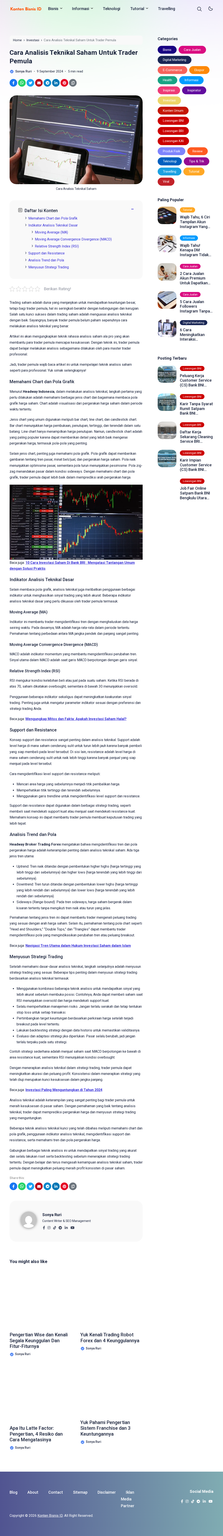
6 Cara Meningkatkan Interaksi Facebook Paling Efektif (194, 335)
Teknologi (111, 8)
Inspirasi (169, 90)
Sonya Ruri (52, 1214)
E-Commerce (172, 70)
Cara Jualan (192, 50)
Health (167, 80)
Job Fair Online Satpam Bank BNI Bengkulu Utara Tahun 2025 (195, 493)
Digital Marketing (174, 60)
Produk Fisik (171, 151)
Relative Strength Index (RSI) (57, 246)
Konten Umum (173, 111)
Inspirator (194, 90)
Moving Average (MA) (51, 232)
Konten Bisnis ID (50, 1516)
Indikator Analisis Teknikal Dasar (53, 225)
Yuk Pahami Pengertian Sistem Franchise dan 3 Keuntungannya (105, 1428)
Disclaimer (107, 1492)
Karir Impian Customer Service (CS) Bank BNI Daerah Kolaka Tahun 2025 (196, 465)
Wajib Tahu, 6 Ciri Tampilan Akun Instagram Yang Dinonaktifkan (195, 222)
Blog (13, 1492)
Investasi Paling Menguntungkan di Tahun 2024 (63, 1090)
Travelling (166, 8)
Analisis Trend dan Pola (46, 260)
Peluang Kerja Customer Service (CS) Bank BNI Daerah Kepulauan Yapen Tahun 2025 (196, 380)
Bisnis (53, 8)
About (32, 1492)
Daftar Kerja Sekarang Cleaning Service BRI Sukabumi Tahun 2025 (196, 437)
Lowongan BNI (173, 121)
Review (198, 151)
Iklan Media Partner (127, 1499)
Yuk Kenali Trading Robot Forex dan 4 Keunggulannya (109, 1337)
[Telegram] (60, 1226)
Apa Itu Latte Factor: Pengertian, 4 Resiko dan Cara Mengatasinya (36, 1433)
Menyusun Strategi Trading (48, 267)
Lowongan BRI (173, 131)
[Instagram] (49, 1226)
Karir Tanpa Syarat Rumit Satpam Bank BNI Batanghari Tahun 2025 (196, 409)
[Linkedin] (66, 1226)
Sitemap (80, 1492)
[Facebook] (44, 1226)
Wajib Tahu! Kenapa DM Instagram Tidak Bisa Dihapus (194, 250)
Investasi (169, 100)
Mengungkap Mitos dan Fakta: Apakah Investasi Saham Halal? (76, 719)
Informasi (80, 8)
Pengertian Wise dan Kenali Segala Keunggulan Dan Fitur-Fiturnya (39, 1340)
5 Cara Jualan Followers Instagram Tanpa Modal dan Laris (195, 306)
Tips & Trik (196, 161)
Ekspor (199, 70)
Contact (55, 1492)
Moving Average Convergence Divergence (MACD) (73, 239)
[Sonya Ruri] (31, 1219)
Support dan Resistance (46, 253)
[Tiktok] (54, 1226)
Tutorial (137, 8)
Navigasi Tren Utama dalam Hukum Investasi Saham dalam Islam (78, 946)
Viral (166, 182)
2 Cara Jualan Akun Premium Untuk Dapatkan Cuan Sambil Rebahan (194, 278)
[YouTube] (72, 1226)
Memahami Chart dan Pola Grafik (53, 218)
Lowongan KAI (173, 141)
